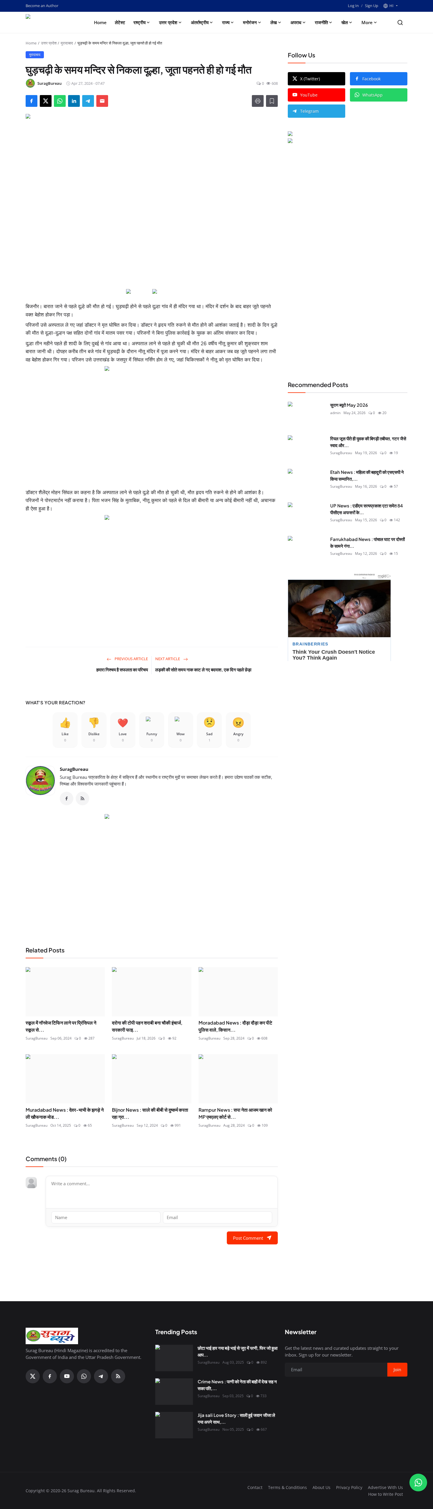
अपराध (295, 22)
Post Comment (248, 1238)
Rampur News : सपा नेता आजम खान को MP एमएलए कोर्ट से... (235, 1113)
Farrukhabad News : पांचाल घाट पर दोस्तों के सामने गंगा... (367, 542)
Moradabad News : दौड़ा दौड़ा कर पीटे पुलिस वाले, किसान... (235, 1026)
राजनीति (321, 22)
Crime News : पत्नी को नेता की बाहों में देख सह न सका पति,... (237, 1385)
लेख (273, 22)
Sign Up (371, 5)
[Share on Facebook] (31, 101)
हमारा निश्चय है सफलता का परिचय (122, 669)
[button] (390, 6)
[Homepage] (52, 22)
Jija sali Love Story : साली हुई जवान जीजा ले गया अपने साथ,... (236, 1418)
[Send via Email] (102, 101)
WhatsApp (372, 95)
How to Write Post (385, 1494)
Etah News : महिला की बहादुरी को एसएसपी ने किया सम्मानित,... (367, 475)
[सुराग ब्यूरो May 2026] (306, 415)
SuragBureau (74, 769)
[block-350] (138, 292)
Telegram (309, 111)
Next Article (168, 658)
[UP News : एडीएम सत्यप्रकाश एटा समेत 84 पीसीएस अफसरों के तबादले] (306, 515)
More (367, 22)
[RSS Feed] (82, 798)
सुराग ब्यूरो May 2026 (349, 405)
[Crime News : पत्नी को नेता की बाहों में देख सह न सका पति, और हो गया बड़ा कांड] (174, 1391)
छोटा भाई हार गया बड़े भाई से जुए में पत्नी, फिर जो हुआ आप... (237, 1351)
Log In (353, 5)
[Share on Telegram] (88, 101)
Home (100, 22)
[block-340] (152, 574)
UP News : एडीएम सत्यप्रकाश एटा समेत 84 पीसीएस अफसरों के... (366, 509)
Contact (254, 1487)
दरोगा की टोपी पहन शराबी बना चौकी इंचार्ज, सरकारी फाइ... (147, 1026)
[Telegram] (101, 1376)
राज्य (225, 22)
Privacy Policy (349, 1487)
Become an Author (42, 5)
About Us (321, 1487)
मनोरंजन (250, 22)
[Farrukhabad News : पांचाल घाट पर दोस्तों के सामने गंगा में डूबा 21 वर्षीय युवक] (306, 549)
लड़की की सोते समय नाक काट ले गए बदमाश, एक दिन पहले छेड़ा (203, 669)
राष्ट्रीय (139, 22)
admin (335, 412)
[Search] (400, 22)
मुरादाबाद (67, 43)
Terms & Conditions (287, 1487)
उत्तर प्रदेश (168, 22)
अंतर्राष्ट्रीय (200, 22)
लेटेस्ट (120, 22)
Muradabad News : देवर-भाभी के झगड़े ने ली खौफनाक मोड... (65, 1113)
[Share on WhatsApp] (60, 101)
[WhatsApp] (84, 1376)
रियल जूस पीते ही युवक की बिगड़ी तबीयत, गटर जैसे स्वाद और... (368, 442)
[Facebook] (66, 798)
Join (397, 1369)
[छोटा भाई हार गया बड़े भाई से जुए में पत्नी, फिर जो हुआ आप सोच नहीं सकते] (174, 1358)
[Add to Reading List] (272, 101)
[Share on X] (46, 101)
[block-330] (336, 134)
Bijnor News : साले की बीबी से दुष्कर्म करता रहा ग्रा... (150, 1113)
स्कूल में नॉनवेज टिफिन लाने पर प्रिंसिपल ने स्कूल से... (61, 1026)
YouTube (309, 95)
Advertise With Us (385, 1487)
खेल (344, 22)
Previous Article (131, 658)
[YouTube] (67, 1376)
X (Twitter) (310, 79)
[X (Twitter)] (33, 1376)
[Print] (258, 101)
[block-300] (152, 425)
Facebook (371, 79)
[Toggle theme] (404, 5)
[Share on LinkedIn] (74, 101)
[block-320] (152, 873)
